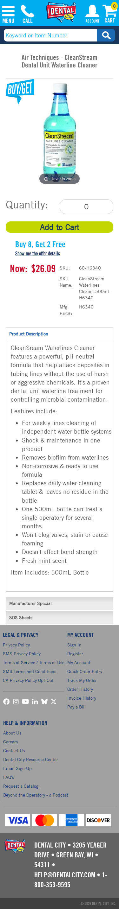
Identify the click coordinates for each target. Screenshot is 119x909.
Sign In (74, 644)
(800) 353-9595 (28, 15)
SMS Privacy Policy (22, 653)
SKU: (65, 267)
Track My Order (82, 680)
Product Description (28, 333)
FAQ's (8, 777)
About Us (12, 732)
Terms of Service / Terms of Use (33, 662)
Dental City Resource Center (30, 759)
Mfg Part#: (66, 310)
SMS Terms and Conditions (29, 671)
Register (75, 653)
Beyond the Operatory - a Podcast (35, 795)
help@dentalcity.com (64, 875)
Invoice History (81, 698)
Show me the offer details (37, 253)
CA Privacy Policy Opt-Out (28, 680)
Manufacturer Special (30, 603)
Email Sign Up (17, 768)
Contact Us (14, 750)
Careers (10, 741)
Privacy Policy (16, 644)
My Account (92, 15)
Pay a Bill (76, 706)
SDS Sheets (20, 617)
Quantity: (27, 204)
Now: (18, 269)
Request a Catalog (20, 786)
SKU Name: (66, 282)
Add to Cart (59, 227)
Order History (80, 689)
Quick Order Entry (84, 671)
